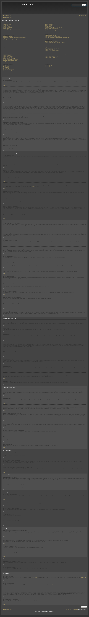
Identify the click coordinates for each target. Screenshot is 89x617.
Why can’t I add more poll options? (8, 53)
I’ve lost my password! (6, 30)
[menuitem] (9, 15)
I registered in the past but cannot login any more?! (11, 29)
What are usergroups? (49, 26)
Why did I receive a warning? (7, 57)
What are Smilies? (6, 67)
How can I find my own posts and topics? (52, 50)
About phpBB (83, 577)
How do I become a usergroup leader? (51, 28)
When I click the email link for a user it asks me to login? (12, 45)
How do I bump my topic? (7, 61)
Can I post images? (6, 68)
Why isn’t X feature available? (50, 66)
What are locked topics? (7, 72)
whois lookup (80, 591)
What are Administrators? (49, 24)
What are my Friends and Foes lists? (51, 41)
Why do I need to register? (7, 24)
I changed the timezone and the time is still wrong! (11, 39)
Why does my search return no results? (52, 47)
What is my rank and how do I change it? (9, 44)
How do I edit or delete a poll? (8, 54)
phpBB (33, 186)
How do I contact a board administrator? (52, 68)
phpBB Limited (34, 577)
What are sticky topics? (7, 71)
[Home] (12, 7)
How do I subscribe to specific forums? (51, 56)
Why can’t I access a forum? (7, 55)
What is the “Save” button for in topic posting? (10, 59)
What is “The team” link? (49, 31)
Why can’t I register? (6, 26)
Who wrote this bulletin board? (50, 65)
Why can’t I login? (6, 28)
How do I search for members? (50, 49)
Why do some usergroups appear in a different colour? (54, 29)
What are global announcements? (8, 69)
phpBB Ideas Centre (53, 584)
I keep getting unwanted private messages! (52, 36)
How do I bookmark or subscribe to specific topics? (54, 55)
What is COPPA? (5, 25)
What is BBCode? (6, 65)
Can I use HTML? (6, 66)
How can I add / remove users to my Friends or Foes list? (55, 42)
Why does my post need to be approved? (10, 60)
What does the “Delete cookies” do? (9, 32)
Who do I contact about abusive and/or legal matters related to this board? (57, 67)
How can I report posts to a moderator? (9, 58)
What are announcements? (7, 70)
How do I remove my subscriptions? (51, 57)
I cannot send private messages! (50, 35)
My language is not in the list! (7, 40)
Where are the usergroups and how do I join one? (53, 27)
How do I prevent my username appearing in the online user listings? (14, 37)
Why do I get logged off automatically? (9, 31)
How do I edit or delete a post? (8, 49)
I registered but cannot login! (7, 27)
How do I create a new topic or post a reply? (10, 48)
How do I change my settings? (8, 36)
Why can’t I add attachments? (8, 56)
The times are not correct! (7, 38)
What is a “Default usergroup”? (50, 30)
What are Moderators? (49, 25)
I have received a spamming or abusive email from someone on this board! (57, 37)
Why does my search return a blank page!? (52, 48)
